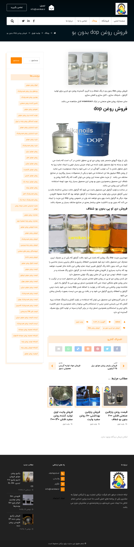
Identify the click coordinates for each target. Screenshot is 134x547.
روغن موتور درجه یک (30, 182)
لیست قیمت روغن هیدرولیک (27, 324)
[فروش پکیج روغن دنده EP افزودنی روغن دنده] (28, 519)
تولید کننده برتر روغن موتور (28, 115)
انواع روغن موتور (32, 85)
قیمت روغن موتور (31, 269)
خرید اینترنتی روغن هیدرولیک (27, 133)
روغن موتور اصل (32, 158)
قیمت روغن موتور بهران (29, 281)
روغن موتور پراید (32, 188)
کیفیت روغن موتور (31, 354)
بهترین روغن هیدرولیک (29, 97)
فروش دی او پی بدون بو (111, 328)
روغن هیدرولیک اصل (30, 194)
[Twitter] (23, 21)
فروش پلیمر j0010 (32, 257)
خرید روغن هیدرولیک (30, 145)
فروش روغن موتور (31, 233)
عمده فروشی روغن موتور (29, 227)
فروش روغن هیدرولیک (30, 239)
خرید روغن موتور (32, 139)
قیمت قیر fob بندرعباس (29, 311)
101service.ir (87, 101)
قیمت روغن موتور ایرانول (29, 275)
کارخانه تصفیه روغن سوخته (28, 330)
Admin (117, 322)
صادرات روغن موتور (31, 215)
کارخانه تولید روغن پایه (30, 342)
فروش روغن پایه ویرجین (29, 245)
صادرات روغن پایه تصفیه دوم (27, 221)
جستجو (16, 60)
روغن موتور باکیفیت (31, 170)
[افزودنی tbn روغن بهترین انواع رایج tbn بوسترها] (28, 499)
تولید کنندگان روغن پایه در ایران (26, 121)
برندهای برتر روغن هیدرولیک (28, 91)
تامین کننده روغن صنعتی (29, 103)
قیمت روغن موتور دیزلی (29, 287)
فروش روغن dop (94, 328)
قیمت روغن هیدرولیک (30, 293)
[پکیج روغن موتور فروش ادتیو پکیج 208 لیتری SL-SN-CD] (28, 477)
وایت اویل (79, 322)
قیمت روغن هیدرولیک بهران (28, 299)
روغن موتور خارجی (31, 176)
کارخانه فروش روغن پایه (29, 348)
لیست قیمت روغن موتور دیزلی (27, 318)
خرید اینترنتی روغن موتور (29, 127)
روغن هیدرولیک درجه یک (29, 200)
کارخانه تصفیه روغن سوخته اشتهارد (25, 336)
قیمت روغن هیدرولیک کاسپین (27, 305)
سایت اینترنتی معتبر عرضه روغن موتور (26, 207)
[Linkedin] (28, 21)
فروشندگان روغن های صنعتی (28, 251)
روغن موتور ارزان (32, 152)
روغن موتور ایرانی (32, 164)
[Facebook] (33, 21)
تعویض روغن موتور (31, 109)
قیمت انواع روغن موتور (29, 263)
